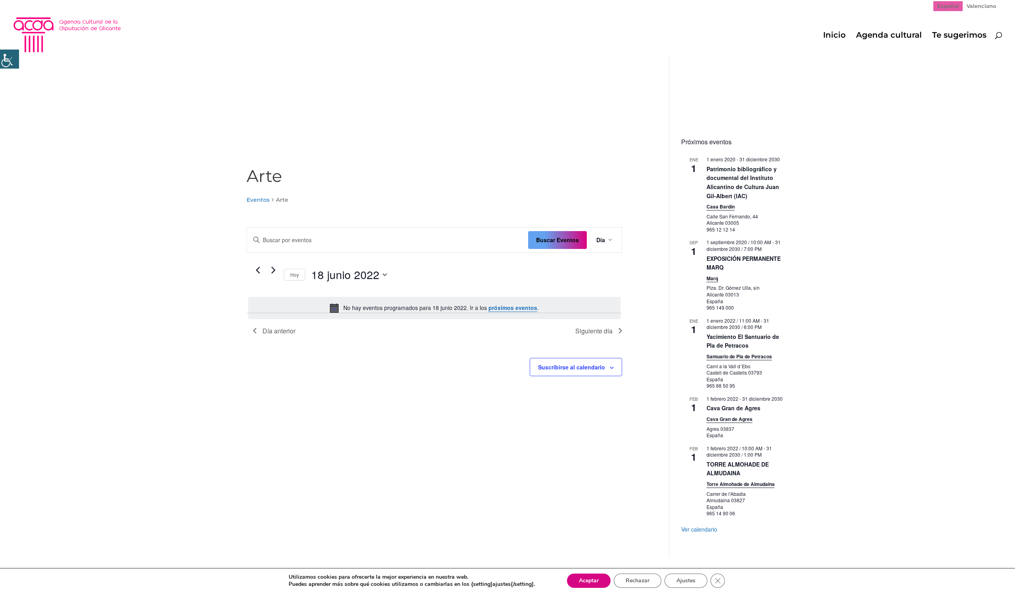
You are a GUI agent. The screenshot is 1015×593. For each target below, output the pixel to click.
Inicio (834, 36)
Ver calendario (699, 529)
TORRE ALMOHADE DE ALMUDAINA (738, 468)
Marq (712, 278)
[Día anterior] (257, 270)
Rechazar (637, 580)
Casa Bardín (721, 206)
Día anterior (278, 330)
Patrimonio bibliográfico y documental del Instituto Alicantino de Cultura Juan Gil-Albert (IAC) (743, 182)
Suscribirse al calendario (571, 367)
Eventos (258, 199)
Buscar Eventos (557, 240)
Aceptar (589, 580)
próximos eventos (512, 308)
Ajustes (685, 580)
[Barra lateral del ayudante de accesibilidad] (9, 59)
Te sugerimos (959, 36)
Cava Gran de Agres (733, 408)
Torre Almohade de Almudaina (741, 484)
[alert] (434, 308)
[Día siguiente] (273, 270)
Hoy (294, 274)
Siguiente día (594, 330)
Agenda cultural (889, 36)
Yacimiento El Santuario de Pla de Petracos (743, 341)
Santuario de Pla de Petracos (739, 356)
